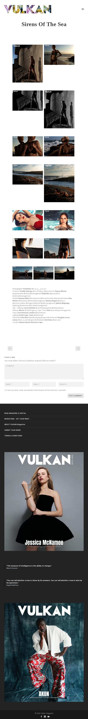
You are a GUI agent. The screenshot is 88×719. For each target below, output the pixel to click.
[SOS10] (59, 220)
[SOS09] (27, 220)
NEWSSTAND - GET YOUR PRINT (16, 419)
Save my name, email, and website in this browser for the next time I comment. (36, 390)
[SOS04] (59, 55)
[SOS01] (27, 146)
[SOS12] (59, 248)
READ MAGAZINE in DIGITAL (15, 413)
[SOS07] (27, 174)
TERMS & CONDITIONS (13, 436)
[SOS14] (43, 273)
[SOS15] (64, 273)
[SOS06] (27, 100)
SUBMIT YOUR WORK (12, 430)
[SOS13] (22, 273)
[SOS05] (59, 146)
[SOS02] (59, 109)
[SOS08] (59, 183)
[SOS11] (27, 248)
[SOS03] (27, 64)
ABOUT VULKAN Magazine (14, 424)
